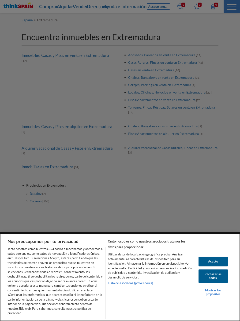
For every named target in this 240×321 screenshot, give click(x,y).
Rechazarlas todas (213, 276)
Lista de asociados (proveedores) (130, 283)
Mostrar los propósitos (213, 292)
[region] (120, 277)
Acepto (213, 261)
